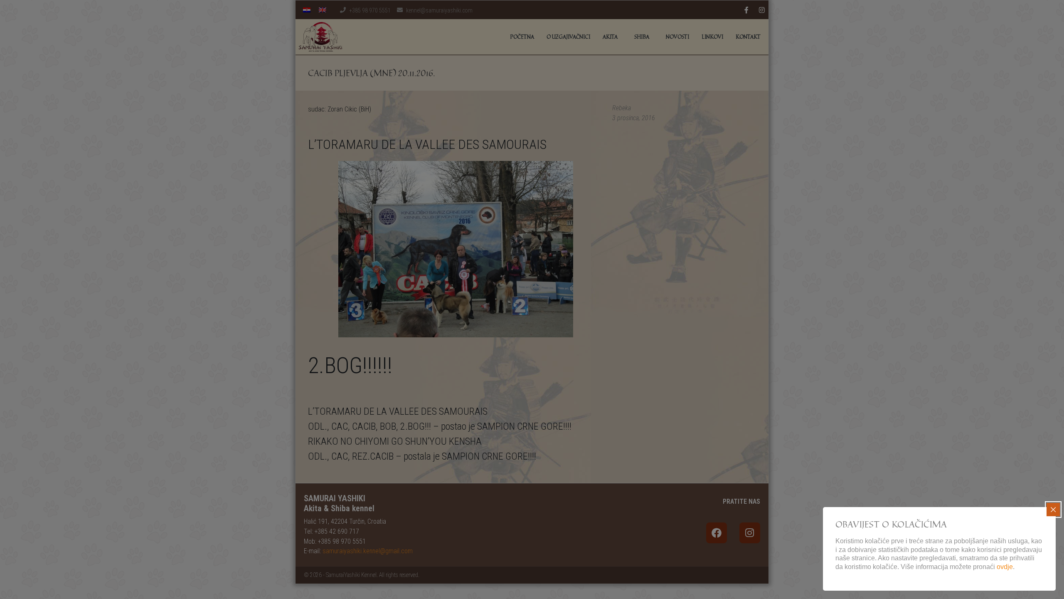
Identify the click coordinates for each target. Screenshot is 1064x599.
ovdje (1005, 566)
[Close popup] (1053, 509)
